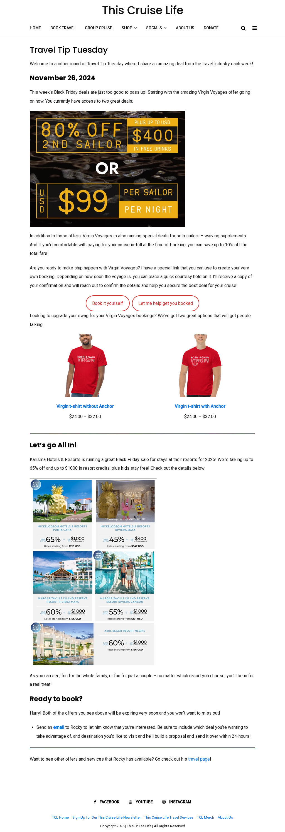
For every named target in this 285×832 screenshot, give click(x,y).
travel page (199, 759)
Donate (211, 28)
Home (35, 28)
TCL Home (60, 817)
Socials (154, 28)
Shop (127, 28)
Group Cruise (98, 28)
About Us (185, 28)
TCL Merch (205, 817)
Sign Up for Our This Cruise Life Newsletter (106, 817)
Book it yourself (107, 303)
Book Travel (62, 28)
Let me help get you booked (165, 303)
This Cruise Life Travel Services (168, 817)
